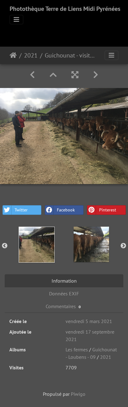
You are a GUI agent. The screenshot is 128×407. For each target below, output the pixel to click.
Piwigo (78, 394)
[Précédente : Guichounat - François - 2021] (32, 75)
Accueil (13, 55)
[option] (36, 245)
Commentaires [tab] (63, 306)
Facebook (66, 210)
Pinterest (107, 210)
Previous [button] (5, 246)
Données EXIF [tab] (64, 293)
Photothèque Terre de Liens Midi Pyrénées (65, 9)
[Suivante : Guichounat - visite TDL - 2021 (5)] (96, 75)
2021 (31, 55)
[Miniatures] (53, 75)
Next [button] (123, 246)
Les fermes (77, 349)
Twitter (21, 210)
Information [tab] (64, 281)
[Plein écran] (75, 75)
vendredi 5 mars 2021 (89, 321)
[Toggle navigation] (16, 19)
